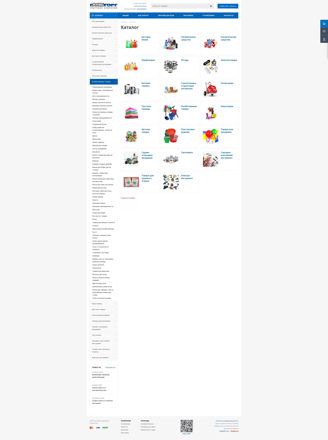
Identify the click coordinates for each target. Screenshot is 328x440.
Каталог (99, 15)
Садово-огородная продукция (99, 328)
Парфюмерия (97, 39)
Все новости (110, 367)
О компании (208, 15)
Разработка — (225, 431)
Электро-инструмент (100, 357)
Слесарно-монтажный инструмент (100, 342)
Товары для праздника (101, 321)
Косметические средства (102, 33)
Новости (124, 427)
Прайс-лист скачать (228, 6)
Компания (126, 421)
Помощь (145, 421)
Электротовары (98, 50)
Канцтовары (97, 303)
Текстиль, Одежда (99, 76)
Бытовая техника (99, 56)
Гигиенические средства (101, 27)
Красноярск (142, 9)
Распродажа (97, 70)
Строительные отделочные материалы (101, 63)
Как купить (143, 15)
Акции (125, 15)
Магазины (188, 15)
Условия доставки (148, 427)
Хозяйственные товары (101, 82)
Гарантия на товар (148, 430)
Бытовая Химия (98, 21)
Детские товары (98, 309)
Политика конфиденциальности (227, 421)
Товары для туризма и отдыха (101, 350)
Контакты (228, 15)
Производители (166, 15)
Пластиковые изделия (101, 315)
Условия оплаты (147, 424)
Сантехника (96, 335)
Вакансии (124, 430)
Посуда (95, 44)
